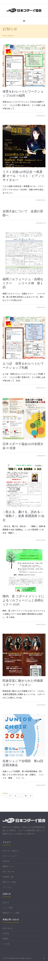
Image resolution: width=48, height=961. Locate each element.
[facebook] (44, 958)
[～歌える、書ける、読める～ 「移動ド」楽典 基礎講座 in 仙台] (24, 486)
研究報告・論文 (8, 877)
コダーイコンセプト (10, 856)
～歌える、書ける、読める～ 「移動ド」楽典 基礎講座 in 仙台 (24, 516)
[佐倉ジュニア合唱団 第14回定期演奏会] (24, 735)
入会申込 (6, 933)
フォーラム (7, 887)
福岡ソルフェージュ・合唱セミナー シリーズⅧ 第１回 (23, 283)
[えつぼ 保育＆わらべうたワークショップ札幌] (24, 338)
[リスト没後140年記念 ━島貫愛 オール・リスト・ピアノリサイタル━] (24, 146)
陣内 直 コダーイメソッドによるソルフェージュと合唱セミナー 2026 (23, 600)
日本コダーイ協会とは (11, 851)
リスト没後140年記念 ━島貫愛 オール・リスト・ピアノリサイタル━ (23, 176)
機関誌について (8, 866)
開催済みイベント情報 (11, 913)
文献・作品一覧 (8, 871)
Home (5, 35)
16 (25, 795)
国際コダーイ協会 (9, 882)
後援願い (6, 938)
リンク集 (6, 944)
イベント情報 (8, 908)
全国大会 (6, 861)
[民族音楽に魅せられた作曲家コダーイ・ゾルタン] (24, 655)
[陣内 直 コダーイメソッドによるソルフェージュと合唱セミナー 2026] (24, 570)
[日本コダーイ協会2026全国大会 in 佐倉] (24, 418)
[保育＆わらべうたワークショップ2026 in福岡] (24, 65)
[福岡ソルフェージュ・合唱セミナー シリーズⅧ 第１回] (24, 253)
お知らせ (11, 35)
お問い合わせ (8, 928)
